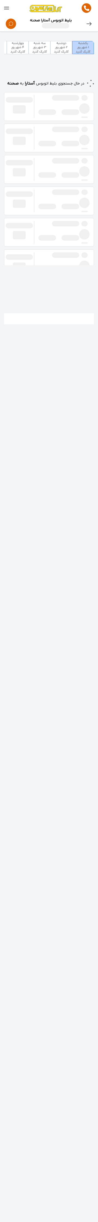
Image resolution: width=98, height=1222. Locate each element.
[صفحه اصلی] (45, 8)
